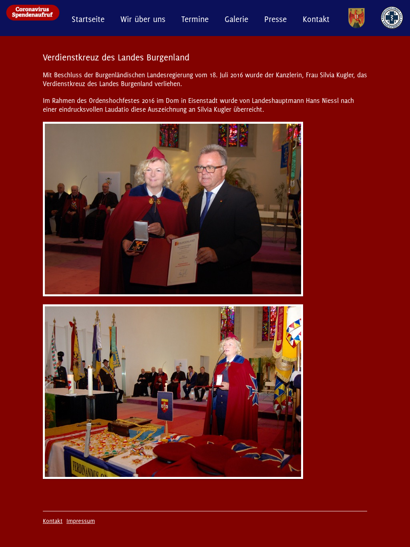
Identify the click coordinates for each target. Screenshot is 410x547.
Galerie (236, 19)
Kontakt (316, 19)
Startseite (88, 19)
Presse (275, 19)
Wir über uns (143, 19)
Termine (195, 19)
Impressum (80, 520)
